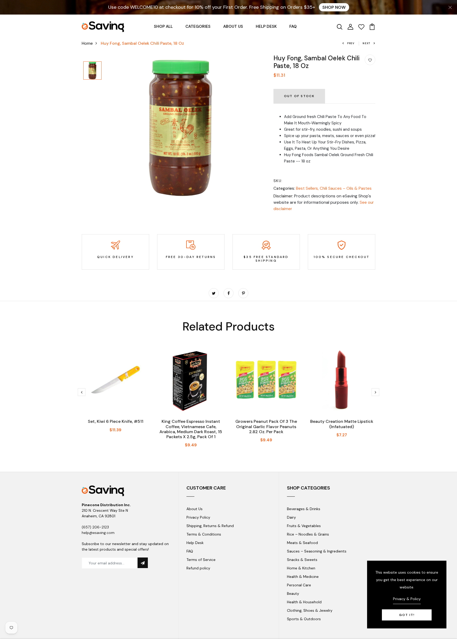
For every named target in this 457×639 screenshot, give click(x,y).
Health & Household (304, 602)
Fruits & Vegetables (304, 525)
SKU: (278, 180)
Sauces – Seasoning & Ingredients (316, 551)
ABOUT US (233, 26)
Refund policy (198, 568)
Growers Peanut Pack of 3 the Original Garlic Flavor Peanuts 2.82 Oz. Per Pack (266, 426)
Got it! (407, 615)
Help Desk (195, 542)
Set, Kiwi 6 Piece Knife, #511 (115, 421)
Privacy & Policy (407, 598)
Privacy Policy (198, 517)
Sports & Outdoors (304, 619)
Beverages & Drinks (303, 508)
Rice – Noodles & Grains (308, 534)
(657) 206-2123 (95, 527)
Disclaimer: (283, 196)
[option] (92, 70)
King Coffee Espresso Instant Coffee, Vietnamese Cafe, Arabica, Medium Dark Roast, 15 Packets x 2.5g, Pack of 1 (190, 429)
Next (367, 43)
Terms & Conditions (203, 534)
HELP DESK (266, 26)
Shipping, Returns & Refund (210, 525)
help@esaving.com (98, 532)
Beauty (293, 593)
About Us (194, 508)
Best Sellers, (308, 188)
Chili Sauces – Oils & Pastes (346, 188)
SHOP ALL (163, 26)
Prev (351, 43)
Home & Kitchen (301, 568)
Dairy (291, 517)
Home (87, 43)
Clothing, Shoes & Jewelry (309, 610)
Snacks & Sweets (302, 559)
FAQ (293, 26)
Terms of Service (201, 559)
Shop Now (334, 7)
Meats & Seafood (302, 542)
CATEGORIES (198, 26)
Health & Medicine (303, 576)
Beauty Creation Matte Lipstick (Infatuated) (341, 424)
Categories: (284, 188)
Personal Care (299, 585)
